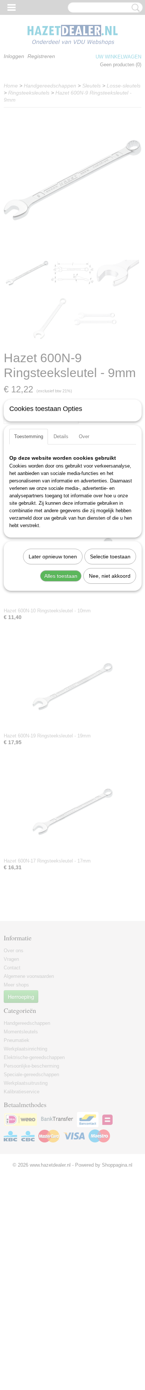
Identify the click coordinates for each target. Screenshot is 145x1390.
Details (61, 436)
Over (84, 436)
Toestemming (28, 436)
